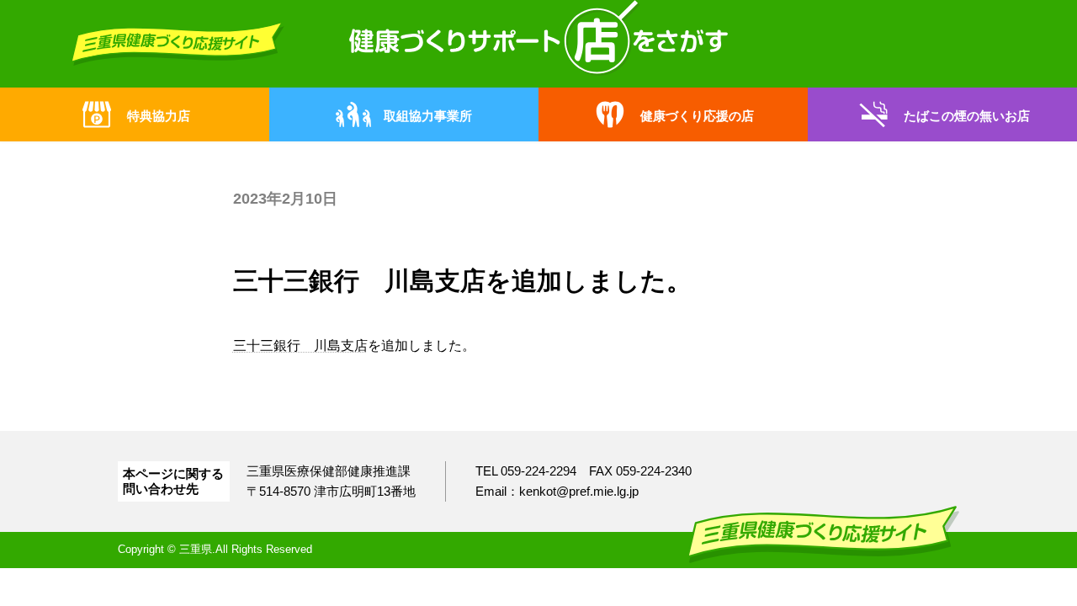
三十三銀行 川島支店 (300, 345)
